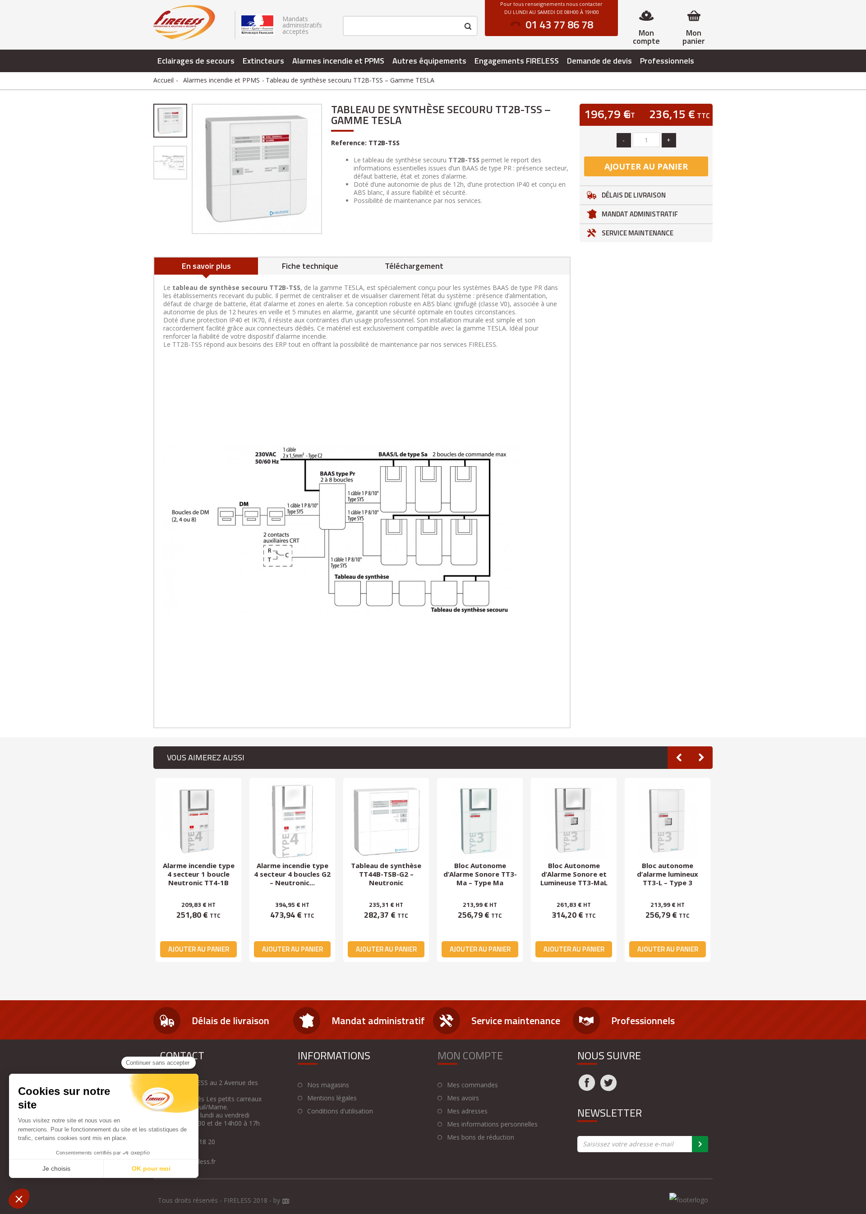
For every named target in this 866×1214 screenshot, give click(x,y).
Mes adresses (467, 1111)
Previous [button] (679, 757)
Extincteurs (263, 61)
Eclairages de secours (196, 61)
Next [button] (701, 757)
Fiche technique (310, 266)
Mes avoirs (463, 1098)
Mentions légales (332, 1098)
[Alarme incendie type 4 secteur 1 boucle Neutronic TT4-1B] (198, 820)
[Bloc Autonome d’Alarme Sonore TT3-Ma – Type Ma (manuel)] (480, 820)
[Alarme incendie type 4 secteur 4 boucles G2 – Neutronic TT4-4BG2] (292, 820)
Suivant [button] (323, 168)
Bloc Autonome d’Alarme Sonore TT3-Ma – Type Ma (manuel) (480, 878)
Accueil (163, 80)
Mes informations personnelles (492, 1124)
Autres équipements (429, 61)
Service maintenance (637, 233)
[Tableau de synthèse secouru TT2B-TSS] (170, 121)
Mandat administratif (640, 214)
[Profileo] (286, 1201)
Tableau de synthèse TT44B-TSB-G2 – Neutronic (386, 874)
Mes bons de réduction (480, 1137)
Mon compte (646, 37)
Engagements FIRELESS (516, 61)
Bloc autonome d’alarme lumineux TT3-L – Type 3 (667, 874)
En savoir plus (206, 266)
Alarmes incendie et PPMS (338, 61)
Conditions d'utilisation (340, 1111)
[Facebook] (586, 1088)
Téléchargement (414, 266)
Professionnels (667, 61)
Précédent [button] (191, 168)
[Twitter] (608, 1088)
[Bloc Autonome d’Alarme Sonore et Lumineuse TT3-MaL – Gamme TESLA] (573, 820)
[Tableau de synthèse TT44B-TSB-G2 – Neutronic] (386, 820)
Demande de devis (599, 61)
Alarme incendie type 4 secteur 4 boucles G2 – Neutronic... (292, 874)
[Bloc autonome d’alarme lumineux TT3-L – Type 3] (667, 820)
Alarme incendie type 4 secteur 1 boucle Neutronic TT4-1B (199, 874)
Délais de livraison (634, 195)
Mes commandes (472, 1085)
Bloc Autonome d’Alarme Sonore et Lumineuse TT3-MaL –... (574, 878)
